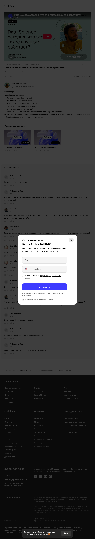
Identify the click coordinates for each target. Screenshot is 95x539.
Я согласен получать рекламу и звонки (39, 299)
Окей (66, 533)
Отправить (44, 287)
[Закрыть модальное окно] (71, 240)
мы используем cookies (39, 534)
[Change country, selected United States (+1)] (26, 269)
